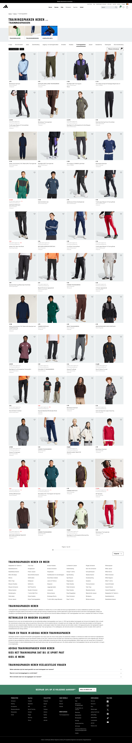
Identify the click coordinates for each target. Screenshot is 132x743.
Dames (56, 7)
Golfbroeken (31, 578)
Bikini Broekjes (13, 574)
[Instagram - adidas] (113, 706)
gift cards (109, 4)
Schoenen (68, 7)
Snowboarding (90, 578)
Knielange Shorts (51, 596)
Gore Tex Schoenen (91, 568)
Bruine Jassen (12, 599)
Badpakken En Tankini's (15, 565)
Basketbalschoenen (14, 571)
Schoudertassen (90, 571)
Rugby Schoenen (90, 565)
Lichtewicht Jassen (72, 565)
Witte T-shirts (109, 581)
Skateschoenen (90, 574)
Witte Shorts (108, 571)
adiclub (118, 4)
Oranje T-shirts (71, 571)
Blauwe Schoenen (13, 587)
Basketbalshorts (13, 568)
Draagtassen (31, 568)
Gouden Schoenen (32, 590)
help (94, 4)
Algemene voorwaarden (76, 739)
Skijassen (49, 584)
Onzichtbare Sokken (52, 578)
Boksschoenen (12, 590)
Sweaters (88, 581)
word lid (114, 4)
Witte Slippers (109, 578)
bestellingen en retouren (101, 4)
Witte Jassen (108, 568)
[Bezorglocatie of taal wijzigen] (127, 4)
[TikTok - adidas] (113, 718)
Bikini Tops (12, 581)
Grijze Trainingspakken (34, 599)
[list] (66, 45)
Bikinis (10, 578)
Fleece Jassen (31, 571)
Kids (62, 7)
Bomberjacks (12, 593)
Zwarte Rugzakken (110, 590)
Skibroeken (12, 596)
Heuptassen (50, 571)
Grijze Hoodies (32, 596)
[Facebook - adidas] (113, 702)
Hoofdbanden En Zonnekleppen (55, 574)
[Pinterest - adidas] (113, 714)
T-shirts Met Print (32, 593)
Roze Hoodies (70, 590)
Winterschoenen (90, 599)
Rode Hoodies (70, 584)
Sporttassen (70, 578)
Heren (50, 7)
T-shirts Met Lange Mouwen (54, 599)
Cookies (62, 739)
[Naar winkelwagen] (127, 7)
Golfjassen (30, 581)
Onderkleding (70, 568)
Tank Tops (88, 587)
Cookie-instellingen (45, 739)
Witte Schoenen (109, 574)
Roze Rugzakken (71, 593)
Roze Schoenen (71, 596)
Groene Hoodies (51, 565)
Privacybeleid (67, 739)
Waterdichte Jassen (91, 593)
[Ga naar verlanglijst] (123, 7)
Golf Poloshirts (32, 587)
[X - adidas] (113, 710)
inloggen (123, 4)
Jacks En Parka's (52, 581)
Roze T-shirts (70, 599)
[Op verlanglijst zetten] (34, 54)
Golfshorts (30, 584)
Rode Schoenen (71, 587)
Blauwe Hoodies (13, 584)
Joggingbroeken (51, 587)
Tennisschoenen (90, 584)
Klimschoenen (51, 593)
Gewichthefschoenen (33, 574)
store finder (89, 4)
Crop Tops (30, 565)
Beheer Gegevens (55, 739)
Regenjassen (70, 581)
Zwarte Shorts (109, 587)
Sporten (75, 7)
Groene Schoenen (52, 568)
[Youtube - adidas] (113, 722)
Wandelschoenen (90, 590)
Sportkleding (70, 574)
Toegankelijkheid (87, 739)
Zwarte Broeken (109, 584)
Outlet (81, 7)
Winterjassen (108, 565)
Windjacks (89, 596)
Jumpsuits (50, 590)
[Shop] (5, 6)
